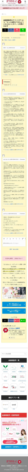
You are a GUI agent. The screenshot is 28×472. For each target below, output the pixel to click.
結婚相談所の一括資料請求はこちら (14, 447)
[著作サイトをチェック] (10, 337)
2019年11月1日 (20, 74)
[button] (25, 354)
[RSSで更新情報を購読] (14, 337)
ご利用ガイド (20, 465)
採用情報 (9, 465)
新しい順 (11, 85)
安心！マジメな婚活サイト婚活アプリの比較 (14, 311)
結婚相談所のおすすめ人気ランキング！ (14, 8)
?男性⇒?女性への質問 (9, 40)
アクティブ (6, 85)
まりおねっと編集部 (14, 328)
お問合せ (14, 465)
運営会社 (3, 465)
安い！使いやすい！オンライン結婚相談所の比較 (14, 304)
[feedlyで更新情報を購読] (12, 337)
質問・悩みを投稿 (14, 249)
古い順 (15, 85)
